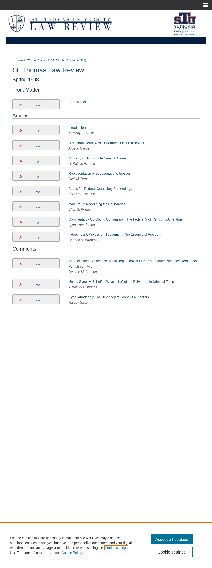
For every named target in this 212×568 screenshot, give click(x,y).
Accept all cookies (171, 539)
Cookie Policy (71, 553)
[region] (106, 545)
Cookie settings (116, 548)
